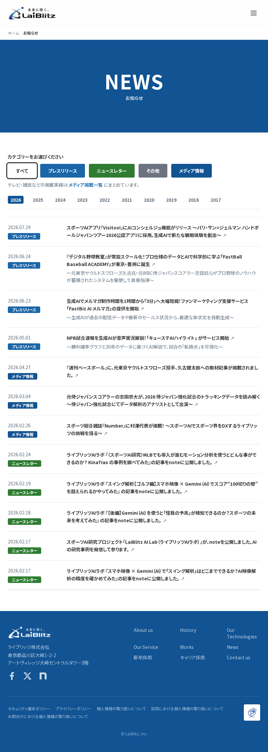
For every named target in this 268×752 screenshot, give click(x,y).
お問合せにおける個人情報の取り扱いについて (48, 716)
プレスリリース (62, 170)
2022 (104, 199)
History (188, 630)
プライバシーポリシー (74, 708)
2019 (171, 199)
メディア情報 (191, 170)
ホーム (13, 33)
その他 (152, 170)
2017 (215, 199)
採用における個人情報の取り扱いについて (187, 708)
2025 (38, 199)
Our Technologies (242, 633)
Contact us (238, 657)
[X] (27, 676)
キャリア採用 (192, 657)
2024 (60, 199)
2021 (127, 199)
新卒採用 (143, 657)
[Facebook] (12, 676)
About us (143, 630)
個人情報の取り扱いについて (121, 708)
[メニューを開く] (253, 13)
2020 (149, 199)
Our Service (146, 647)
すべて (22, 170)
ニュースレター (112, 170)
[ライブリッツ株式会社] (32, 13)
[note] (43, 676)
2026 (15, 199)
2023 (82, 199)
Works (187, 647)
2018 (193, 199)
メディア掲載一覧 (86, 184)
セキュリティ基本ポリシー (29, 708)
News (233, 647)
